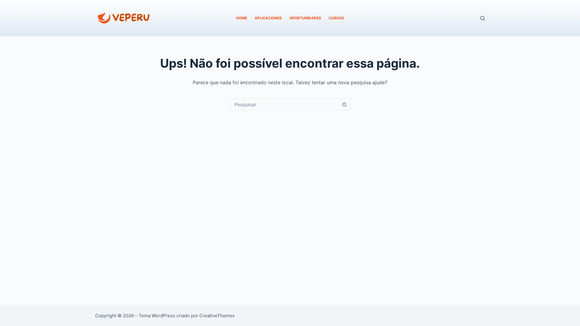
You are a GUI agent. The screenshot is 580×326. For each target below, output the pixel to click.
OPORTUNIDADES (305, 18)
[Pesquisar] (482, 18)
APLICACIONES (268, 18)
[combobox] (284, 104)
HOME (241, 18)
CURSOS (336, 18)
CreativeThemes (217, 315)
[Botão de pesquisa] (344, 104)
